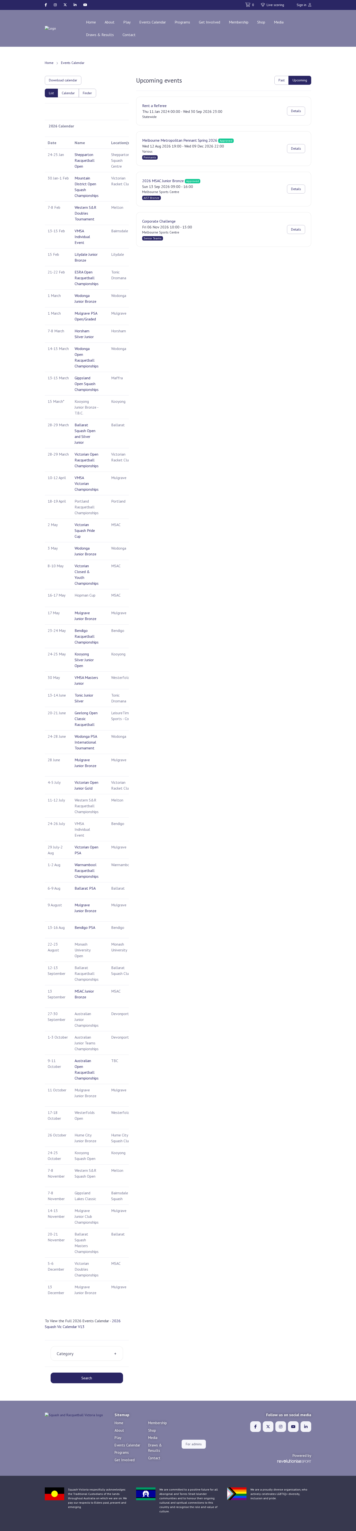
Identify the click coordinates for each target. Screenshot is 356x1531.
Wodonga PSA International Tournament (86, 742)
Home (91, 22)
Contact (129, 34)
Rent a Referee (154, 105)
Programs (182, 22)
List (51, 93)
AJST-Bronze (151, 198)
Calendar (68, 93)
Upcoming (300, 80)
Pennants (150, 157)
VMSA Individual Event (82, 236)
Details (296, 111)
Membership (238, 22)
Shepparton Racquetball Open (84, 160)
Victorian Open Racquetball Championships (87, 460)
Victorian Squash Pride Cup (85, 530)
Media (279, 22)
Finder (87, 93)
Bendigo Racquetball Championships (87, 636)
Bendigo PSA (85, 927)
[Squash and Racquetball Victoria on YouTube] (85, 5)
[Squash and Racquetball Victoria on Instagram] (55, 5)
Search (86, 1378)
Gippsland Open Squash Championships (87, 383)
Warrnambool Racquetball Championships (87, 870)
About (110, 22)
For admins (194, 1444)
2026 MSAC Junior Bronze (163, 180)
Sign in (302, 5)
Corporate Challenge (159, 221)
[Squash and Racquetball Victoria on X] (65, 5)
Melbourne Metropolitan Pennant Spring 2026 (179, 140)
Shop (261, 22)
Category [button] (65, 1353)
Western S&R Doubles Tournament (85, 213)
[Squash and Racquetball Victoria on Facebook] (46, 5)
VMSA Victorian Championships (87, 483)
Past (282, 80)
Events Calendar (152, 22)
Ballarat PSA (85, 888)
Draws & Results (100, 34)
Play (127, 22)
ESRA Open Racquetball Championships (87, 278)
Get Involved (209, 22)
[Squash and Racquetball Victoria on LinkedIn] (75, 5)
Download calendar (63, 80)
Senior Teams (153, 238)
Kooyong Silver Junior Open (84, 660)
